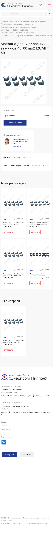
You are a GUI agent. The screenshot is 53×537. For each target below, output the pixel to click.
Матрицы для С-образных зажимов (17, 33)
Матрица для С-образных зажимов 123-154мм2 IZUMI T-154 (39, 225)
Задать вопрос (16, 146)
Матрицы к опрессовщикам (14, 30)
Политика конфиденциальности (37, 524)
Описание (7, 157)
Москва (27, 454)
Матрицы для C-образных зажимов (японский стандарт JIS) (39, 276)
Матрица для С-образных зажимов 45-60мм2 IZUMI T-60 (13, 343)
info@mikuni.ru (6, 409)
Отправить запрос (15, 122)
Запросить (8, 232)
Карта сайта (5, 430)
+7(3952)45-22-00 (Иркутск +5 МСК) (15, 406)
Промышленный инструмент (32, 21)
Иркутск (9, 454)
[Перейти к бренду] (46, 115)
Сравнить (11, 115)
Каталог (14, 21)
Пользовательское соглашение (10, 524)
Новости (4, 422)
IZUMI (5, 219)
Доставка (4, 426)
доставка (16, 157)
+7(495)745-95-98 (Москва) (12, 390)
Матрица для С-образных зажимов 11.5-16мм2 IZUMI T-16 (13, 225)
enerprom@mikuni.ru (9, 392)
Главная (4, 21)
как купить (27, 157)
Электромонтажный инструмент (16, 24)
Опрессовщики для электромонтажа (18, 27)
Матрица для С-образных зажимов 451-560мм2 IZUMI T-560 (13, 276)
